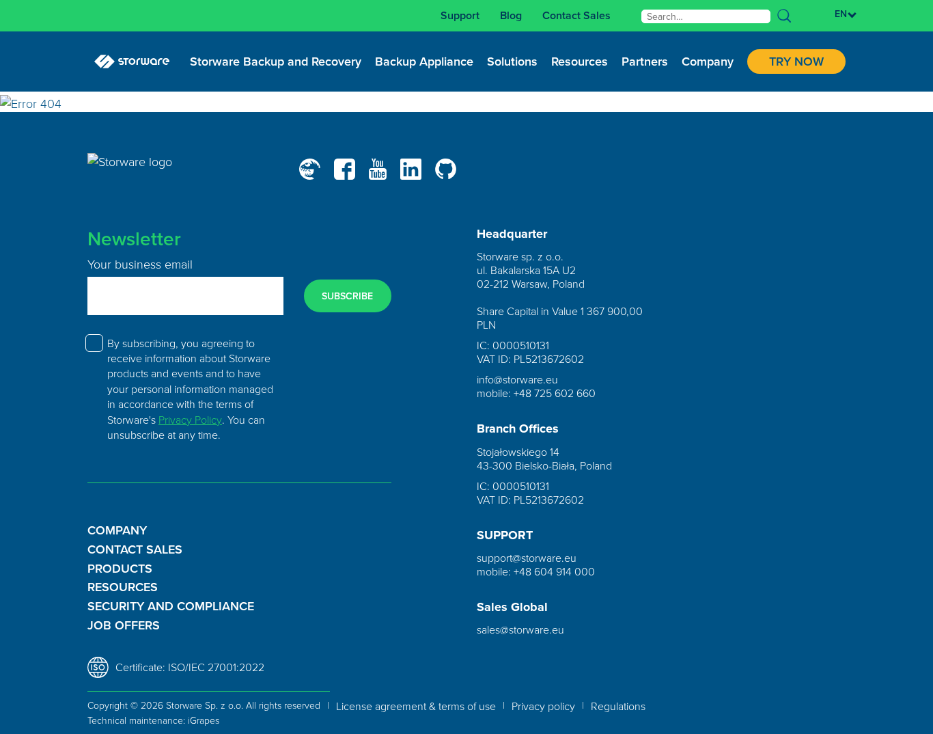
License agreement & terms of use (416, 705)
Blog (511, 15)
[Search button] (784, 16)
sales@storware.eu (520, 629)
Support (460, 15)
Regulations (618, 705)
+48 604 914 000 (554, 571)
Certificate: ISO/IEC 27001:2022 (189, 667)
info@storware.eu (517, 379)
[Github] (445, 169)
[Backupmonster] (309, 169)
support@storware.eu (526, 558)
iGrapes (203, 719)
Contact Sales (576, 15)
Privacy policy (543, 705)
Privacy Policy (190, 419)
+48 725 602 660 (555, 393)
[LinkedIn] (410, 169)
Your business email (140, 264)
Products (119, 568)
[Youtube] (378, 169)
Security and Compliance (170, 606)
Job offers (123, 625)
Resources (122, 587)
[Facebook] (344, 169)
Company (117, 530)
